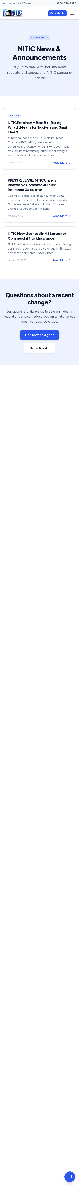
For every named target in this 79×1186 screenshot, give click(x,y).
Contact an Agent (39, 335)
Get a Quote (57, 13)
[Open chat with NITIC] (69, 1176)
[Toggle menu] (72, 13)
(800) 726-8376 (66, 3)
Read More (60, 162)
